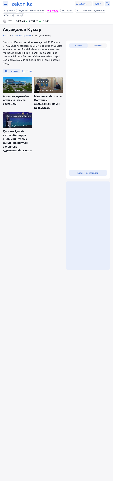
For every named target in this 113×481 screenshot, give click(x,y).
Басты (6, 35)
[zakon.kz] (22, 4)
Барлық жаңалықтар (88, 172)
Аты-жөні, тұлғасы (21, 35)
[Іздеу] (107, 3)
